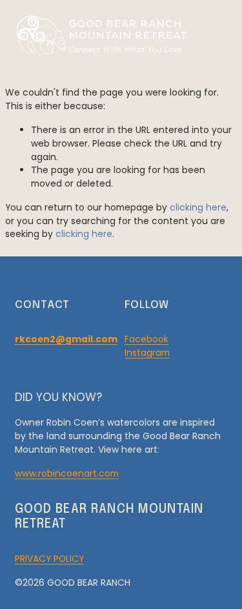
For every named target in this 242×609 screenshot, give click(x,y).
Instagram (147, 352)
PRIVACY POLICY (49, 558)
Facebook (146, 339)
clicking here (198, 207)
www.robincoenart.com (67, 473)
